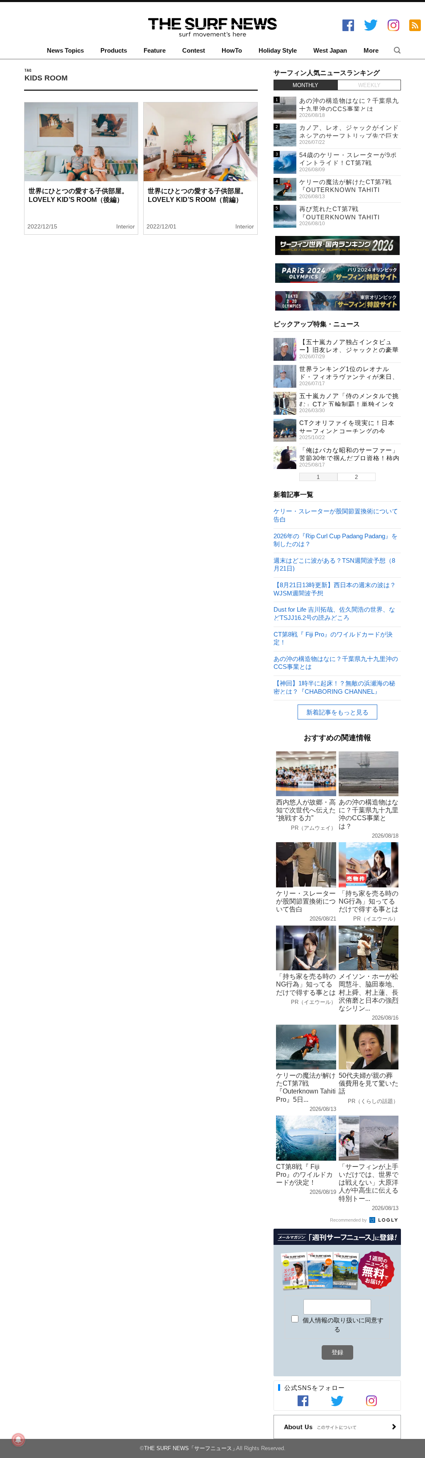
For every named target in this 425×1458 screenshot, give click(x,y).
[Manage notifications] (18, 1439)
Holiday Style (278, 50)
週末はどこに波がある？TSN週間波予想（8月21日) (334, 564)
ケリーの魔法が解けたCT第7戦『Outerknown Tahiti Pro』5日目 (345, 190)
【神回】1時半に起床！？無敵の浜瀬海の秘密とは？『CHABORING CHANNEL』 (334, 687)
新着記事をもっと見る (337, 712)
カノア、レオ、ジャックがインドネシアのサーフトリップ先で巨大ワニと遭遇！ (349, 135)
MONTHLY (305, 85)
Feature (155, 50)
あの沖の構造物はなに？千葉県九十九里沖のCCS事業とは (336, 662)
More (371, 50)
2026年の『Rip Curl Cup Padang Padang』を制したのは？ (336, 539)
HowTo (232, 50)
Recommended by (349, 1219)
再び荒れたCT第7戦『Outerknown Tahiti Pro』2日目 (339, 216)
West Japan (330, 50)
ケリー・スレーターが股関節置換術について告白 (336, 515)
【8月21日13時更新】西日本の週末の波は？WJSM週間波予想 (335, 588)
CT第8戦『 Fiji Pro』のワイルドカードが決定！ (333, 638)
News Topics (65, 50)
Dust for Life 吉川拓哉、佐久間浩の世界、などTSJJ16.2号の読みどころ (334, 613)
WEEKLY (369, 85)
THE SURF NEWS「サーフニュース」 (190, 1448)
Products (113, 50)
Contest (193, 50)
